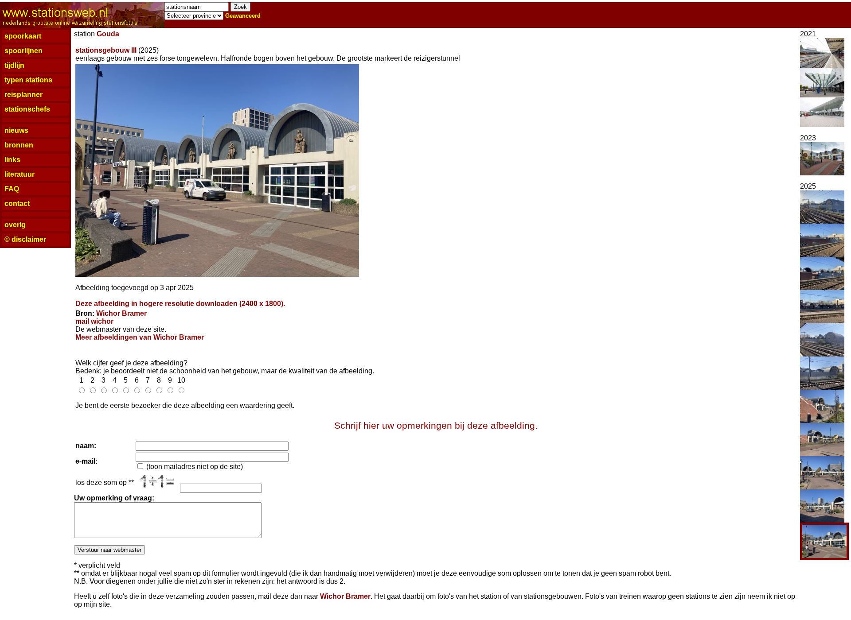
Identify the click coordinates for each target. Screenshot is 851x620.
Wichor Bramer (121, 313)
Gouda (108, 34)
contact (17, 203)
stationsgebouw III (106, 50)
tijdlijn (14, 65)
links (12, 159)
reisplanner (23, 94)
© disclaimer (25, 239)
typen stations (28, 80)
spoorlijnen (23, 50)
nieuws (16, 130)
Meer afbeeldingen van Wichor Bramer (139, 337)
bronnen (18, 145)
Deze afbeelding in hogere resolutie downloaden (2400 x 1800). (180, 303)
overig (15, 225)
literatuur (19, 174)
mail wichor (94, 321)
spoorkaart (22, 36)
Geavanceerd (243, 15)
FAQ (11, 189)
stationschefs (27, 109)
